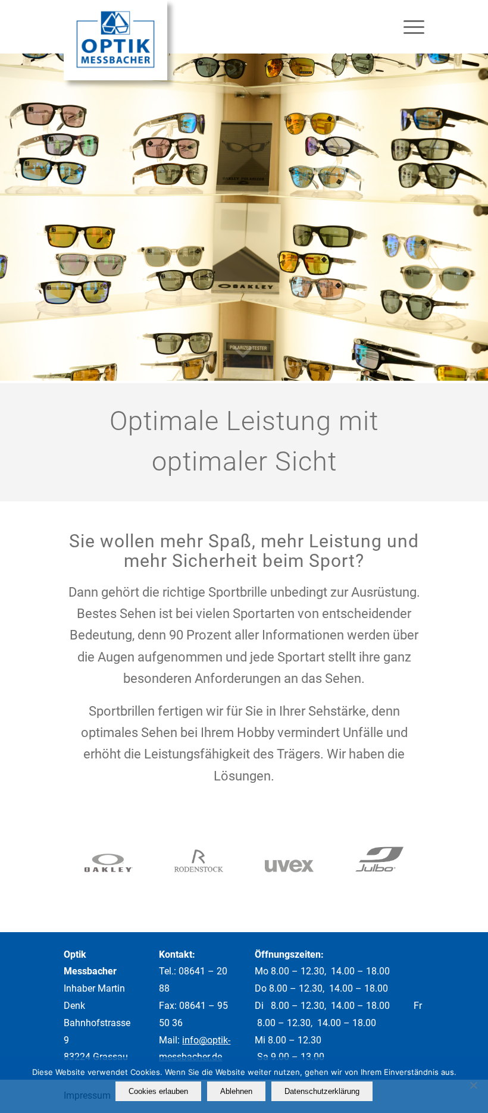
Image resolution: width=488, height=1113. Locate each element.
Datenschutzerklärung (321, 1091)
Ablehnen (236, 1091)
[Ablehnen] (473, 1085)
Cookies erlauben (158, 1091)
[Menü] (408, 27)
